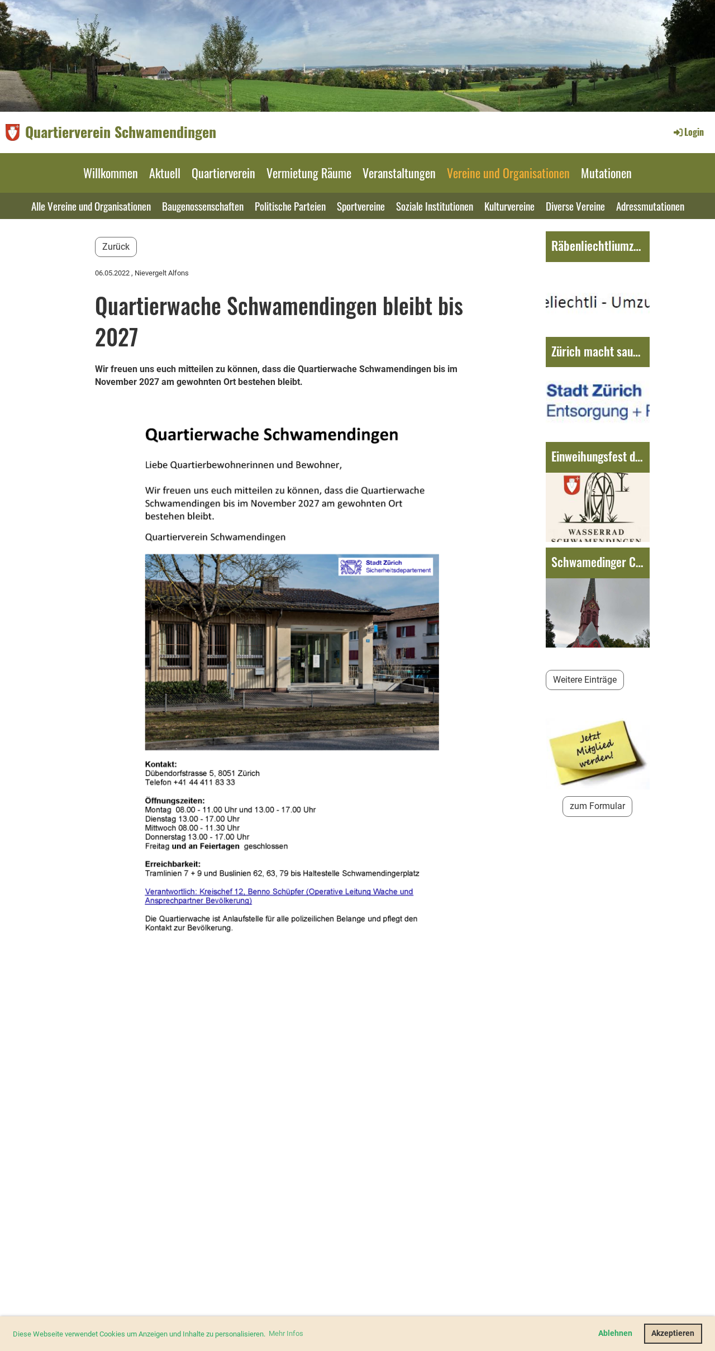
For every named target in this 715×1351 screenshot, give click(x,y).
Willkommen (110, 173)
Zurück (116, 246)
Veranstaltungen (399, 173)
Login (694, 132)
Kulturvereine (509, 205)
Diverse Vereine (575, 205)
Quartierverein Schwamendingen (120, 132)
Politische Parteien (290, 205)
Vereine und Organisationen (508, 173)
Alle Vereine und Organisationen (91, 205)
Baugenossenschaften (203, 205)
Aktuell (164, 173)
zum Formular (597, 806)
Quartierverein (223, 173)
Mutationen (606, 173)
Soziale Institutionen (434, 205)
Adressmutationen (650, 205)
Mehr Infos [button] (286, 1333)
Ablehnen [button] (615, 1333)
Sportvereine (361, 205)
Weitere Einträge (585, 679)
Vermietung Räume (308, 173)
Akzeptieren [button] (672, 1333)
